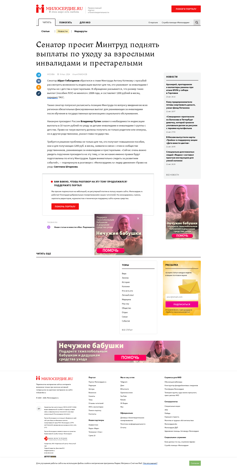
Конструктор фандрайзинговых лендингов (181, 385)
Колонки (126, 286)
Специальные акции (172, 406)
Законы (125, 277)
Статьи (45, 31)
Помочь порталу (65, 206)
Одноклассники (126, 392)
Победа (167, 413)
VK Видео (124, 403)
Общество (126, 308)
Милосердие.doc (171, 424)
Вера (124, 273)
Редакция (92, 385)
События (126, 321)
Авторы (91, 389)
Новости (63, 31)
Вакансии (92, 392)
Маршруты (80, 31)
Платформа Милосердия (174, 389)
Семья (125, 316)
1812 (166, 410)
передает (52, 97)
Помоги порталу (186, 8)
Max (121, 407)
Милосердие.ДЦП (171, 427)
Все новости (172, 174)
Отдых (125, 312)
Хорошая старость (172, 417)
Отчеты (123, 427)
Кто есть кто (127, 290)
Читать (47, 22)
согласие (187, 310)
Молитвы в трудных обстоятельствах (179, 420)
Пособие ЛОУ (52, 222)
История (126, 282)
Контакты (92, 414)
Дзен (122, 385)
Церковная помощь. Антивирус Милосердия (182, 431)
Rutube (123, 400)
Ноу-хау (125, 303)
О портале (153, 22)
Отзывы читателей (96, 403)
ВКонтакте (124, 389)
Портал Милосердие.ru (97, 382)
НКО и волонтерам (96, 407)
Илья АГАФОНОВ (79, 74)
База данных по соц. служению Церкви (180, 442)
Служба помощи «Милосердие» (175, 22)
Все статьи (127, 329)
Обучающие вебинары (173, 382)
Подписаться (181, 304)
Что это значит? (150, 463)
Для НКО (85, 22)
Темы (91, 400)
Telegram (123, 382)
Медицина (126, 299)
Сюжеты (92, 396)
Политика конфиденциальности (132, 424)
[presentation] (181, 297)
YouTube (123, 396)
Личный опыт (128, 295)
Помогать (65, 22)
